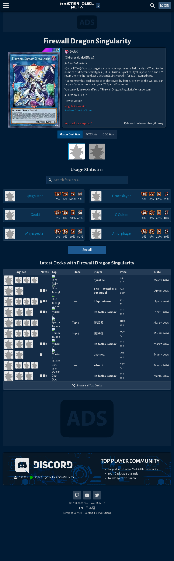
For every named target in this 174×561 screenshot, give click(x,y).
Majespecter (35, 233)
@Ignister (35, 196)
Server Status (103, 512)
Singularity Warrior (75, 106)
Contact (89, 512)
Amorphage (121, 233)
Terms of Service (72, 512)
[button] (5, 5)
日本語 (90, 508)
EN (81, 507)
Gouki (35, 215)
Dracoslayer (121, 196)
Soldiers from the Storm (79, 110)
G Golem (121, 215)
